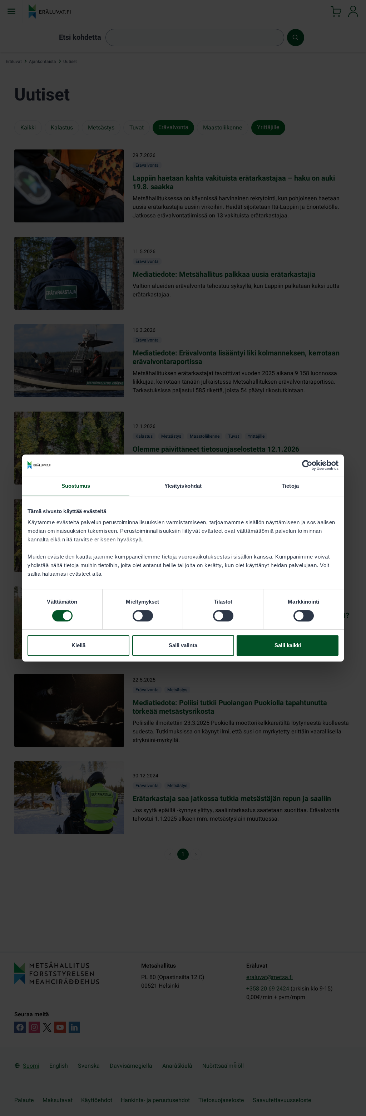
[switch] (143, 615)
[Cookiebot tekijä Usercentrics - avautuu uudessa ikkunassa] (307, 465)
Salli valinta (183, 645)
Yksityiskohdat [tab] (183, 486)
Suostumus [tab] (75, 486)
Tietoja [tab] (290, 486)
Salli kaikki (287, 645)
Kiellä (78, 645)
